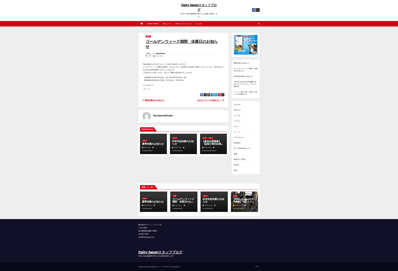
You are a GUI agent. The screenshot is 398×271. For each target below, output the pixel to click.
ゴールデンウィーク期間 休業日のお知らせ (183, 202)
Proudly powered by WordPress (148, 266)
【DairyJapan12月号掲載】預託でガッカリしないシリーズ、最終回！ (245, 84)
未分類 (236, 165)
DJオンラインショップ (183, 24)
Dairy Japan (152, 24)
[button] (259, 24)
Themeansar (175, 266)
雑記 (235, 170)
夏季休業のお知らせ (153, 143)
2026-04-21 (178, 205)
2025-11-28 (239, 205)
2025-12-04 (209, 205)
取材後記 (237, 143)
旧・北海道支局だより (242, 148)
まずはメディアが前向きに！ (210, 100)
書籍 (235, 154)
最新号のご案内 (240, 159)
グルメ (236, 126)
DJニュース (167, 24)
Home (257, 266)
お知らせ (148, 36)
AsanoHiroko (160, 53)
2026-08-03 (148, 205)
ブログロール (239, 137)
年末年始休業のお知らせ (183, 142)
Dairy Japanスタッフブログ (160, 252)
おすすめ (205, 138)
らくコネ (199, 24)
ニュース (237, 132)
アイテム (237, 121)
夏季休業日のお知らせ (154, 100)
